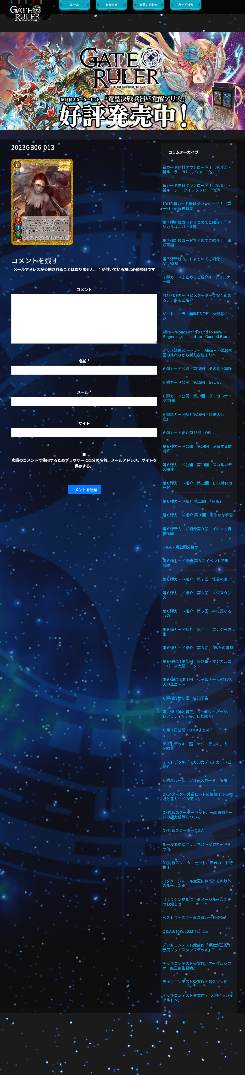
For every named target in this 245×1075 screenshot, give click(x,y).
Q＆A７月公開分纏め (180, 546)
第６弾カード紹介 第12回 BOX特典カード (197, 485)
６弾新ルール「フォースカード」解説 (194, 780)
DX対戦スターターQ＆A (183, 830)
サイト (84, 423)
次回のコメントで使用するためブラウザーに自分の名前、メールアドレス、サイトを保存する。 (84, 463)
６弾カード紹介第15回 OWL (188, 432)
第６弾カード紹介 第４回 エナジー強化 (196, 631)
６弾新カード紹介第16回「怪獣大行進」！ (193, 416)
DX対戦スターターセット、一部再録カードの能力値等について (197, 814)
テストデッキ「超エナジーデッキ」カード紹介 (196, 746)
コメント (84, 289)
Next (239, 81)
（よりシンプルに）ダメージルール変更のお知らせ (196, 901)
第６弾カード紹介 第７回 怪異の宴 (195, 578)
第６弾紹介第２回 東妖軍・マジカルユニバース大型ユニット (196, 663)
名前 (84, 361)
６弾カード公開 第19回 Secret (191, 382)
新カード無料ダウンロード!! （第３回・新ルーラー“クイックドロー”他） (196, 187)
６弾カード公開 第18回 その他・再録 (197, 368)
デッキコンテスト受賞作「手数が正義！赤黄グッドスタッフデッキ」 (196, 947)
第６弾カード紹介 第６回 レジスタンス (196, 595)
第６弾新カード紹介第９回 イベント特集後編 (196, 531)
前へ (6, 81)
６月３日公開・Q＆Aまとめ (186, 729)
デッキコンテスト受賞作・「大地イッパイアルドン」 (197, 997)
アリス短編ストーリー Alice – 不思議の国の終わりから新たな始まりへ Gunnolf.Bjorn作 (197, 352)
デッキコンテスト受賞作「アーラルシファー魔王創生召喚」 (196, 965)
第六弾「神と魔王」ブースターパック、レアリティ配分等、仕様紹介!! (196, 714)
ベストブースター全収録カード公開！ (194, 917)
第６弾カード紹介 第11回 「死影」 (192, 500)
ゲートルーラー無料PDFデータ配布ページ (197, 316)
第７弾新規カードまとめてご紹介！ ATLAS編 (195, 261)
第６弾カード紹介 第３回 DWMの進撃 (197, 647)
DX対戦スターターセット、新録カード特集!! (197, 865)
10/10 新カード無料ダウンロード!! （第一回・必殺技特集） (196, 205)
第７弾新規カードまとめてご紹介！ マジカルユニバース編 (196, 224)
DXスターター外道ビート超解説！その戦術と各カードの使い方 (197, 796)
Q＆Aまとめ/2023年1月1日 (185, 931)
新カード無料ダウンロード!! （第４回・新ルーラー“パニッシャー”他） (196, 169)
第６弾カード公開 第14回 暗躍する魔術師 (197, 448)
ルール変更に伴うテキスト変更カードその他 (196, 846)
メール (84, 392)
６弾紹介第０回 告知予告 (185, 697)
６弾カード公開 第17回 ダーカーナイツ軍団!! (197, 398)
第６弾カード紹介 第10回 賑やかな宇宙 (197, 514)
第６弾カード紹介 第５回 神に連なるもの (196, 613)
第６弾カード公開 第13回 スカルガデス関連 (197, 467)
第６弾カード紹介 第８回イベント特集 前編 (197, 562)
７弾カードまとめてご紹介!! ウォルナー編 (196, 279)
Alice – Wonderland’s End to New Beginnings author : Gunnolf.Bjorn (196, 334)
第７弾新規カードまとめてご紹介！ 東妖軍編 (196, 242)
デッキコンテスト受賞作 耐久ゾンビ (196, 981)
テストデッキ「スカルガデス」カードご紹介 (196, 764)
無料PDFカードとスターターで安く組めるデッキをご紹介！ (196, 297)
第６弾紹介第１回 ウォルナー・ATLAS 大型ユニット (198, 681)
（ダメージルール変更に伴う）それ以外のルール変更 (196, 883)
